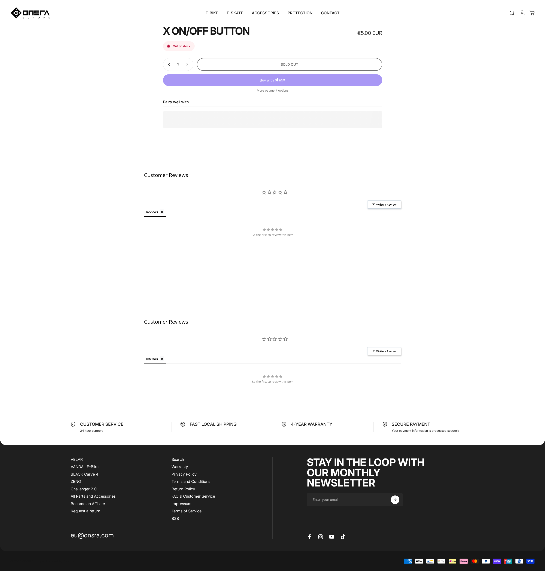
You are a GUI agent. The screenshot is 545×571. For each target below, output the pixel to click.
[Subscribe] (395, 499)
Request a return (85, 511)
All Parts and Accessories (93, 496)
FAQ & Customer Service (193, 496)
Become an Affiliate (88, 503)
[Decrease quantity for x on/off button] (168, 64)
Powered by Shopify (60, 561)
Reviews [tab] (152, 212)
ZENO (76, 481)
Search (178, 459)
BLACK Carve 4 (85, 474)
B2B (175, 518)
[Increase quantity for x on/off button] (188, 64)
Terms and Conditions (191, 481)
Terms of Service (187, 511)
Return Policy (183, 489)
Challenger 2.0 (84, 489)
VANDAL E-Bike (85, 466)
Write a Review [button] (386, 204)
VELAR (77, 459)
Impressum (181, 503)
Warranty (180, 466)
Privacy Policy (184, 474)
